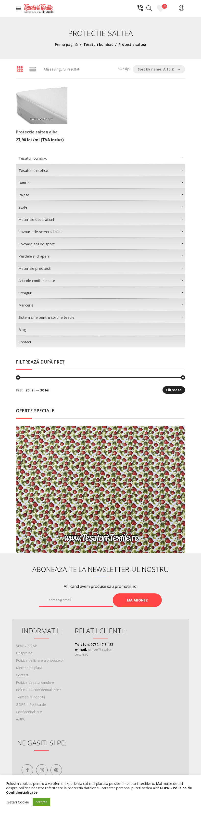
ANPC (20, 719)
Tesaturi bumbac (98, 44)
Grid (19, 69)
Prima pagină (66, 44)
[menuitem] (100, 158)
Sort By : (124, 68)
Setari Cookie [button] (18, 802)
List (32, 69)
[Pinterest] (56, 770)
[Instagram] (42, 770)
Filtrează (173, 390)
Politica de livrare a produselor (40, 660)
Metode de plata (29, 667)
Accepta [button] (41, 802)
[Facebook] (27, 770)
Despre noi (24, 653)
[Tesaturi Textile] (38, 8)
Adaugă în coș (40, 136)
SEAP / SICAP (26, 645)
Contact (22, 675)
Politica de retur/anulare (35, 682)
